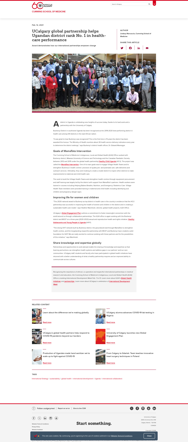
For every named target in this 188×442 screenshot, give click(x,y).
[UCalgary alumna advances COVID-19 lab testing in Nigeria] (100, 316)
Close (149, 436)
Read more (47, 322)
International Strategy (40, 378)
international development (83, 378)
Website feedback (37, 429)
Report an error (64, 408)
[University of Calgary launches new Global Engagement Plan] (100, 336)
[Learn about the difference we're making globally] (37, 316)
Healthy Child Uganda (107, 161)
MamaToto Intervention (70, 164)
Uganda (98, 378)
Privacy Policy (36, 427)
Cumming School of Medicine (49, 11)
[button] (123, 47)
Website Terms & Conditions (121, 436)
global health (66, 378)
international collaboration (112, 378)
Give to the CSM (79, 408)
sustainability (55, 378)
